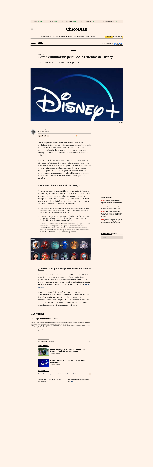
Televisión (75, 373)
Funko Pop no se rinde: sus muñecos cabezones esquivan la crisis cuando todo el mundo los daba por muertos (111, 214)
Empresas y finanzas (44, 36)
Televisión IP (58, 373)
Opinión (87, 36)
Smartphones (62, 47)
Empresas (69, 373)
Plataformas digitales (48, 373)
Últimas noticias (80, 36)
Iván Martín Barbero (45, 130)
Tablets (68, 47)
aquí (72, 381)
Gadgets (78, 47)
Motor (88, 47)
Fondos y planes (72, 36)
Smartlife (37, 43)
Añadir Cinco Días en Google (84, 136)
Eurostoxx (108, 241)
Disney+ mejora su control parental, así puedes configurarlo (68, 361)
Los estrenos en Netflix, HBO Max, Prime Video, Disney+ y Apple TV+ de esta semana (68, 350)
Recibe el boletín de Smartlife (47, 341)
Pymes (92, 47)
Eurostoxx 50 (88, 21)
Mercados (52, 36)
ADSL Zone (118, 43)
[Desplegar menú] (32, 29)
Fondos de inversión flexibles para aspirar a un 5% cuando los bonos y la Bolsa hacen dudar (111, 202)
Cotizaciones (64, 36)
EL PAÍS (92, 36)
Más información (42, 381)
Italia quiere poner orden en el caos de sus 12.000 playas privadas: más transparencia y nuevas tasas (111, 221)
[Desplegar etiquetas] (90, 374)
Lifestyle (84, 47)
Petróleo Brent (69, 21)
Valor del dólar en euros (108, 21)
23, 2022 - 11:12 (43, 131)
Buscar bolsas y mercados (109, 233)
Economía (58, 36)
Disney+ (40, 373)
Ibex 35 (35, 21)
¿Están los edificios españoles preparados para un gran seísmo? (111, 207)
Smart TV (73, 47)
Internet (64, 373)
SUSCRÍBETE (108, 36)
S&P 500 (52, 21)
